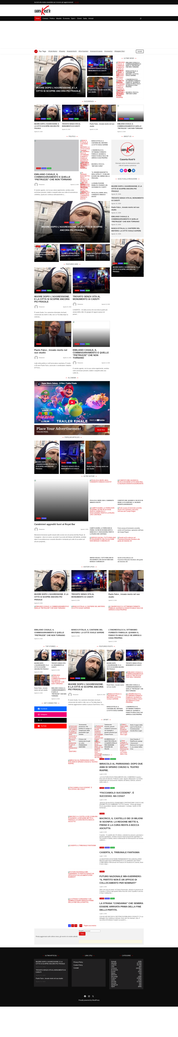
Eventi (113, 971)
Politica (132, 118)
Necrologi (114, 976)
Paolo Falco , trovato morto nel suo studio (49, 978)
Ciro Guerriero (83, 51)
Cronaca (44, 83)
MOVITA (114, 975)
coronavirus (108, 51)
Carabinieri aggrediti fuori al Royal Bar (54, 524)
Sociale (49, 83)
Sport (113, 986)
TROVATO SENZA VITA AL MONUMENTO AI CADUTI (86, 297)
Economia (114, 970)
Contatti (76, 968)
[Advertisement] (89, 35)
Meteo (113, 973)
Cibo (112, 966)
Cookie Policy (78, 965)
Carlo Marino (53, 51)
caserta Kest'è (72, 51)
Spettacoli (113, 759)
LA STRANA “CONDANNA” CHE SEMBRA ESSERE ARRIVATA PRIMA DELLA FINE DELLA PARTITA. (121, 906)
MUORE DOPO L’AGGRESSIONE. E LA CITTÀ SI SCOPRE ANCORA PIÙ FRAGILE (46, 126)
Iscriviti (77, 2)
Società (113, 983)
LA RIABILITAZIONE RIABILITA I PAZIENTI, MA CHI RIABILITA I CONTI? (100, 185)
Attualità (114, 963)
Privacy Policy (78, 962)
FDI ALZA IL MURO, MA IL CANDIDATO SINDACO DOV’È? (100, 194)
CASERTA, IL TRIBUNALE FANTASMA (119, 852)
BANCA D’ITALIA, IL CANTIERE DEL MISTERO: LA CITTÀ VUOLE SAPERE (132, 73)
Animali (113, 961)
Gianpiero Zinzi (119, 51)
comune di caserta (96, 51)
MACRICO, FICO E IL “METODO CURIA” (132, 92)
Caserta (62, 51)
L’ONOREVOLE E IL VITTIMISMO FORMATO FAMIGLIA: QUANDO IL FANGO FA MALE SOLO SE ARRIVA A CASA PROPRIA (133, 83)
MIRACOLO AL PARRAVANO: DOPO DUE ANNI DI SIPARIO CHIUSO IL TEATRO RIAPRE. (121, 767)
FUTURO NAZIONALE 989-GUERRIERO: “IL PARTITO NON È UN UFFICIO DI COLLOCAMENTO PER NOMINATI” (120, 879)
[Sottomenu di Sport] (75, 18)
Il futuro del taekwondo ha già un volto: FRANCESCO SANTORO (84, 743)
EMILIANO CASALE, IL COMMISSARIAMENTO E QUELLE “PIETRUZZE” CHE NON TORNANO (133, 65)
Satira (113, 980)
